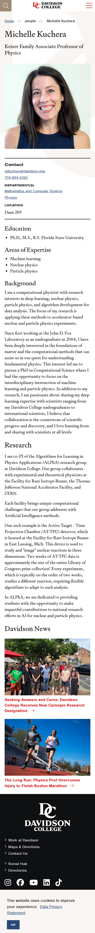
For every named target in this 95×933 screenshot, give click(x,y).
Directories (17, 870)
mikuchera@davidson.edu (25, 171)
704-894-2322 (16, 177)
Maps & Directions (23, 846)
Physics (11, 197)
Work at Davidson (23, 840)
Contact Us (17, 853)
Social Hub (17, 863)
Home (9, 21)
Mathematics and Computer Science (33, 191)
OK (13, 924)
